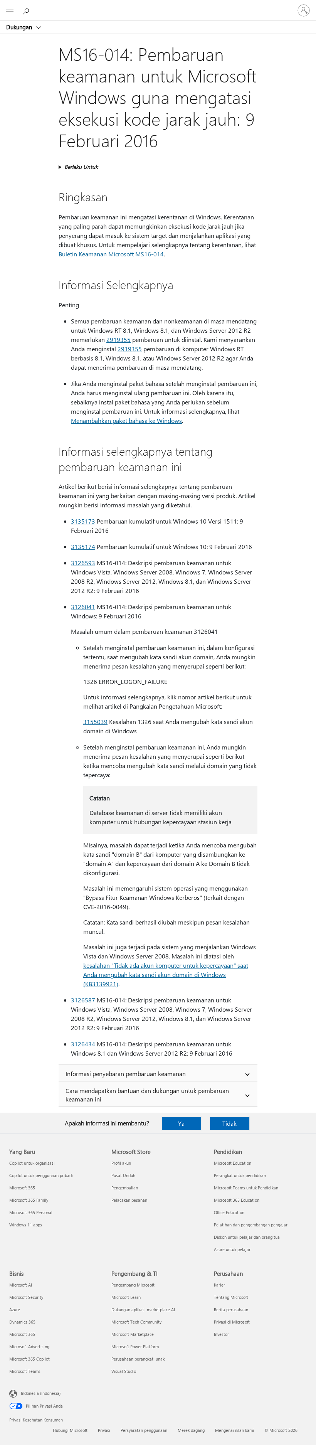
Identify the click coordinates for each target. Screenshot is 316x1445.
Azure (14, 1309)
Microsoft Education (232, 1163)
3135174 (83, 546)
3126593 (83, 563)
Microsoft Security (26, 1297)
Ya (181, 1123)
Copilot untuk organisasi (32, 1163)
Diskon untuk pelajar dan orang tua (247, 1237)
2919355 (118, 339)
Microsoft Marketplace (132, 1334)
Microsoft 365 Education (236, 1200)
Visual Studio (123, 1371)
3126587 (83, 1000)
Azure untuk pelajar (232, 1249)
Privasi (104, 1430)
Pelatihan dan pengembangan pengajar (250, 1225)
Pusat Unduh (123, 1175)
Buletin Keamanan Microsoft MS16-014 (111, 254)
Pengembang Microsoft (133, 1285)
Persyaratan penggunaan (144, 1430)
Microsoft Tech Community (136, 1322)
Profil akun (121, 1163)
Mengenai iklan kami (234, 1430)
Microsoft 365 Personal (30, 1212)
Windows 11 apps (25, 1225)
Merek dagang (191, 1430)
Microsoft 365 (22, 1188)
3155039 (95, 721)
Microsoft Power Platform (135, 1346)
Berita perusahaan (231, 1309)
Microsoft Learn (126, 1297)
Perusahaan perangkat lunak (138, 1359)
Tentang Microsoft (231, 1297)
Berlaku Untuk (81, 166)
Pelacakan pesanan (129, 1200)
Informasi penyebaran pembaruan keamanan (126, 1073)
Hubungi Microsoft (70, 1430)
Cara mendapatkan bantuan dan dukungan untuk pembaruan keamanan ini (147, 1094)
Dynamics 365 (22, 1322)
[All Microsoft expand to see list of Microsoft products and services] (9, 10)
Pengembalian (124, 1188)
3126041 (83, 607)
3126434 (83, 1044)
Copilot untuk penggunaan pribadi (41, 1175)
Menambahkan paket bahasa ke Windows (126, 420)
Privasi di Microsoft (232, 1322)
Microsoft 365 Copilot (29, 1359)
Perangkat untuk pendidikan (240, 1175)
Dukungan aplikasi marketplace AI (143, 1309)
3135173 (83, 521)
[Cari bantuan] (27, 10)
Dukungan (20, 27)
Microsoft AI (20, 1285)
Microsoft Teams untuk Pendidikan (246, 1188)
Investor (221, 1334)
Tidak (229, 1123)
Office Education (229, 1212)
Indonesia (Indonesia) (41, 1393)
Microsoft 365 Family (28, 1200)
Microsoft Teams (24, 1371)
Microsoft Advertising (29, 1346)
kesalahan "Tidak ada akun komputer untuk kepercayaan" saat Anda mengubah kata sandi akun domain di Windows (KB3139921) (165, 974)
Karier (219, 1285)
